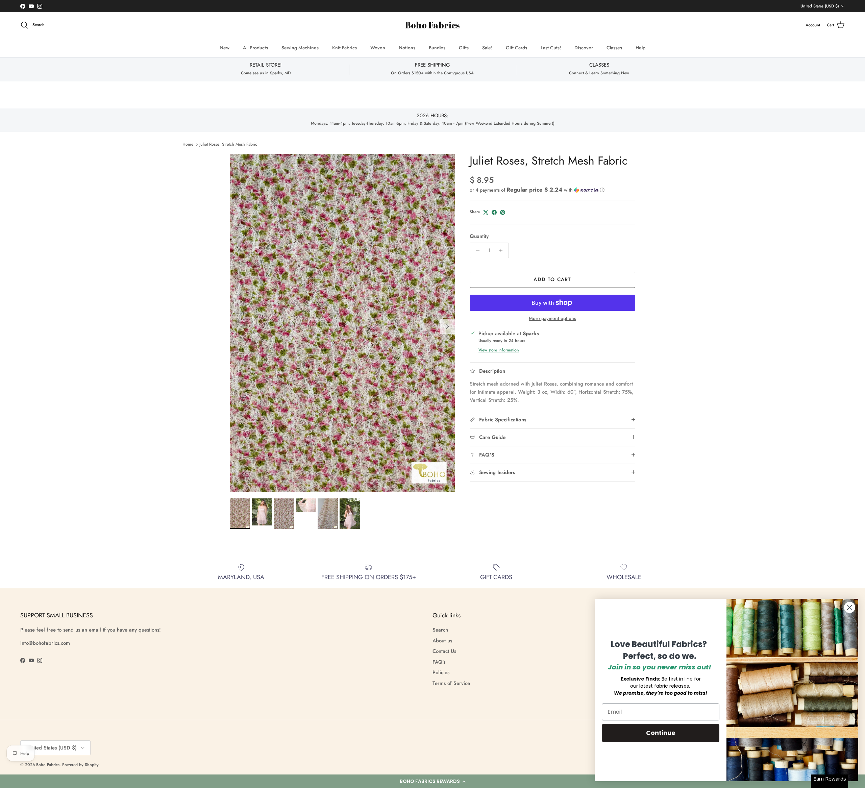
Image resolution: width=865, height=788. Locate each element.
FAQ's (438, 662)
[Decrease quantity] (476, 250)
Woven (377, 47)
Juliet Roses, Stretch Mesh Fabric (228, 144)
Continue (660, 733)
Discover (583, 47)
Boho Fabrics (47, 765)
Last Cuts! (551, 47)
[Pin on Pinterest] (502, 212)
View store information (498, 350)
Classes (614, 47)
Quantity (479, 236)
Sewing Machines (300, 47)
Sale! (487, 47)
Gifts (464, 47)
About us (442, 640)
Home (187, 144)
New (224, 47)
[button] (432, 781)
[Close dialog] (850, 607)
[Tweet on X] (485, 212)
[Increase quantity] (503, 250)
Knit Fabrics (344, 47)
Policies (440, 672)
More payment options (552, 318)
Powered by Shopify (80, 765)
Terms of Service (451, 683)
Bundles (437, 47)
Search (440, 630)
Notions (407, 47)
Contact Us (444, 651)
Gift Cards (516, 47)
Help (640, 47)
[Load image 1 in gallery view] (342, 323)
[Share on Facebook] (494, 212)
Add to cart (552, 279)
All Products (255, 47)
